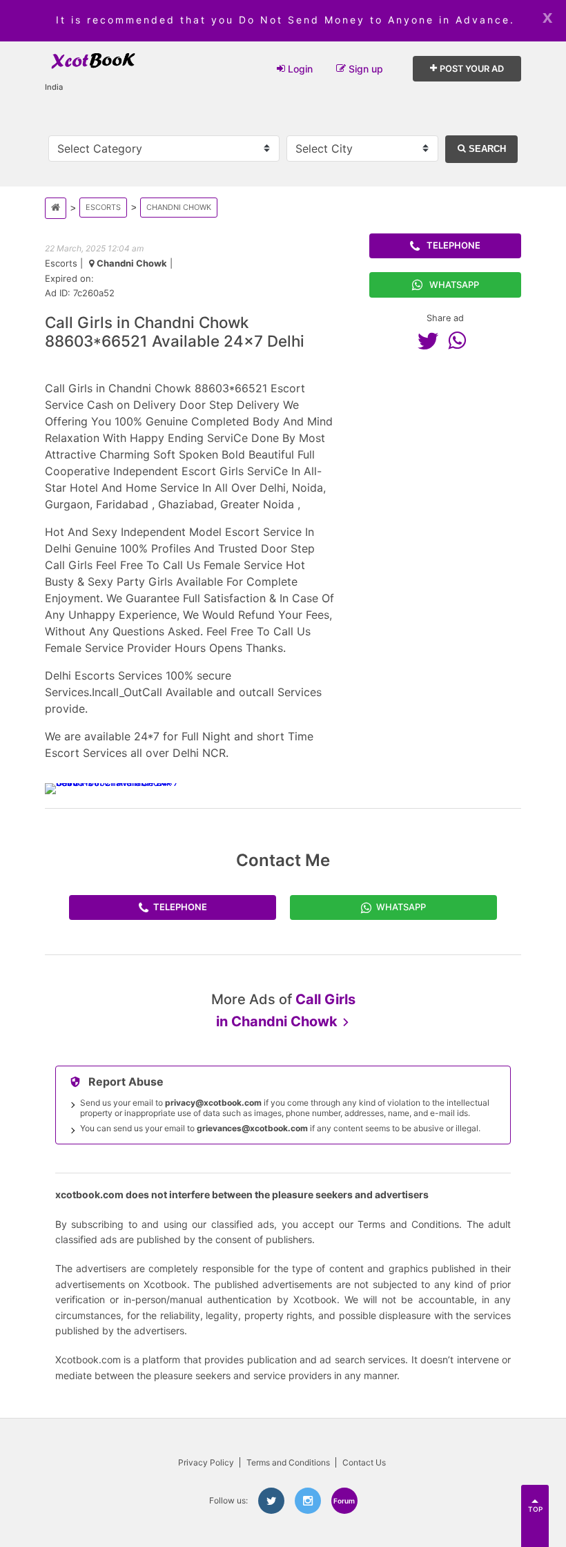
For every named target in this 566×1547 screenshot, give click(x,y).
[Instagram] (308, 1501)
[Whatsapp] (460, 340)
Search (486, 149)
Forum (344, 1501)
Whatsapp (454, 284)
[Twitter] (431, 340)
